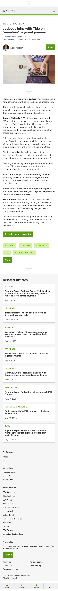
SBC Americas (9, 492)
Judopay (25, 245)
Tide (7, 252)
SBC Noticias (8, 503)
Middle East (8, 468)
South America (9, 479)
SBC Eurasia (8, 522)
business (10, 245)
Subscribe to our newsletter (17, 234)
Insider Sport (8, 515)
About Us (7, 561)
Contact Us (7, 565)
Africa (5, 456)
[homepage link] (10, 11)
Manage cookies (36, 561)
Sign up (8, 554)
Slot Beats (7, 526)
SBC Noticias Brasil (11, 507)
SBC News (7, 499)
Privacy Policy (35, 565)
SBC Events (8, 530)
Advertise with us (10, 568)
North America (9, 472)
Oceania (6, 475)
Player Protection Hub (12, 518)
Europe (6, 464)
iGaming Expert (9, 496)
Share (50, 47)
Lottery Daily (8, 511)
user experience (24, 252)
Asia (4, 460)
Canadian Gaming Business (15, 534)
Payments (41, 245)
